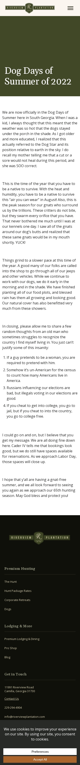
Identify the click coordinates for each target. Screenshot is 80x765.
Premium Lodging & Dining (21, 639)
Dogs (7, 609)
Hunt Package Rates (18, 591)
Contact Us (11, 699)
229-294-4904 (13, 708)
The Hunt (10, 582)
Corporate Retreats (17, 600)
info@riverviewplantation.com (24, 717)
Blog (7, 657)
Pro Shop (10, 648)
